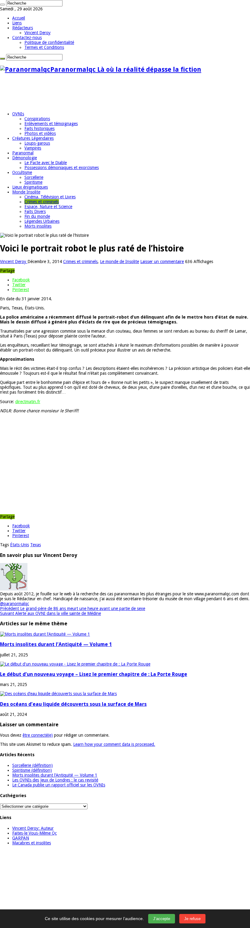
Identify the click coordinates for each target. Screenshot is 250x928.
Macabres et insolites (31, 842)
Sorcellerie (33, 177)
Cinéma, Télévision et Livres (50, 196)
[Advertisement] (111, 92)
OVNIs (18, 113)
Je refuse (192, 918)
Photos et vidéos (40, 133)
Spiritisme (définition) (32, 770)
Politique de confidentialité (49, 42)
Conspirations (37, 118)
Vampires (32, 148)
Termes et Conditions (44, 47)
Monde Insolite (26, 192)
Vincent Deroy (37, 32)
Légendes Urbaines (41, 221)
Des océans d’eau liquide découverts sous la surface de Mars (73, 704)
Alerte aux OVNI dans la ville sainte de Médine (50, 613)
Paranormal (23, 152)
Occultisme (22, 172)
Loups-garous (37, 143)
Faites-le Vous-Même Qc (34, 833)
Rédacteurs (22, 27)
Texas (35, 544)
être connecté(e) (38, 735)
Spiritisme (33, 182)
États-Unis (19, 544)
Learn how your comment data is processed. (114, 744)
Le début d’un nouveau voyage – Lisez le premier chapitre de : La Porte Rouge (93, 674)
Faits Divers (35, 211)
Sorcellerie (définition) (32, 765)
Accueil (18, 18)
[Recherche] (2, 4)
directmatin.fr (27, 401)
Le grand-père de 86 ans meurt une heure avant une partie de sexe (72, 608)
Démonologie (24, 157)
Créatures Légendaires (33, 138)
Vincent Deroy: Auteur (33, 828)
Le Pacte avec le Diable (45, 162)
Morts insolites (38, 226)
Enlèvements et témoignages (51, 123)
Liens (17, 22)
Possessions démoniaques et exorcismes (61, 167)
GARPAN (20, 838)
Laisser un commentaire (162, 261)
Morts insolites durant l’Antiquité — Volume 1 (56, 644)
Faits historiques (39, 128)
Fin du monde (37, 216)
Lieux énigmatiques (30, 187)
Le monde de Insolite (119, 261)
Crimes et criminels (41, 201)
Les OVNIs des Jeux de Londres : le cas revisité (55, 780)
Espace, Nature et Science (48, 206)
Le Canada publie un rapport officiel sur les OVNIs (58, 784)
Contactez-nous (27, 37)
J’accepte (161, 918)
